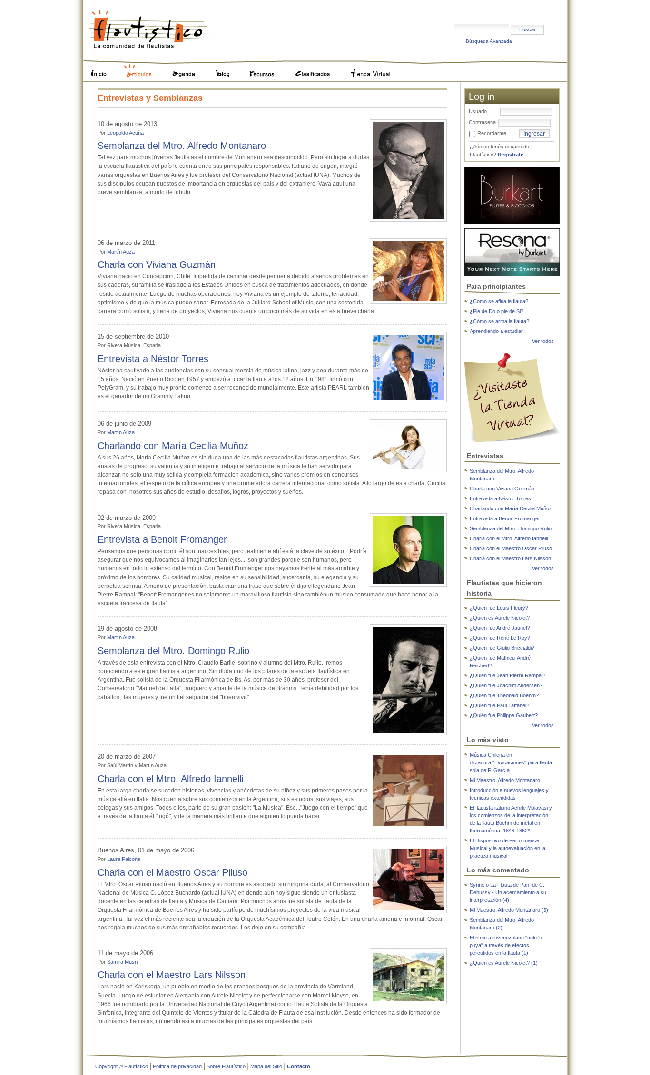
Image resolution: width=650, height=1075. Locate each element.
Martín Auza (121, 251)
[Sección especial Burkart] (512, 195)
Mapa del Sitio (266, 1066)
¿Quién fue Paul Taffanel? (499, 705)
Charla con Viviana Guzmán (157, 264)
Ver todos (543, 341)
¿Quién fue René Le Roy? (500, 638)
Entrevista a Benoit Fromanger (162, 539)
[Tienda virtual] (512, 397)
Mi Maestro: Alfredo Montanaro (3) (509, 910)
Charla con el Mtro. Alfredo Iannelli (170, 778)
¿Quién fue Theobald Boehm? (504, 695)
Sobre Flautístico (226, 1066)
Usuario (478, 111)
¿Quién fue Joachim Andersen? (506, 685)
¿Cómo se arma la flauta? (499, 321)
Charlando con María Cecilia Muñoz (173, 445)
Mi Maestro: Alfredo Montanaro (505, 780)
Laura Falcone (123, 859)
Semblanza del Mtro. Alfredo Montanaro (182, 145)
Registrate (510, 154)
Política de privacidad (177, 1066)
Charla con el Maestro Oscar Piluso (172, 872)
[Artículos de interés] (141, 69)
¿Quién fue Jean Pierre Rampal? (507, 675)
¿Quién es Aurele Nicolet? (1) (504, 963)
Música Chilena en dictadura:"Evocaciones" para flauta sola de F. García (511, 762)
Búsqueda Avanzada (489, 41)
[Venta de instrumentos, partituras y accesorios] (370, 68)
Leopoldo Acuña (125, 133)
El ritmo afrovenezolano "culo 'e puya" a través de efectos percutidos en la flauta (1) (506, 945)
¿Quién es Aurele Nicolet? (500, 618)
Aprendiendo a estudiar (496, 331)
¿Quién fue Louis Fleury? (499, 608)
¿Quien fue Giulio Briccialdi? (502, 648)
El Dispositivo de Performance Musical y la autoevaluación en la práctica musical (507, 848)
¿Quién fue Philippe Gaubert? (504, 715)
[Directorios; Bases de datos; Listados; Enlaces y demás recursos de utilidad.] (264, 68)
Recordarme (491, 133)
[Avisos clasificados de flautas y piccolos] (314, 68)
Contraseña (482, 122)
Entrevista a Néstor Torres (153, 358)
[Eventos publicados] (185, 68)
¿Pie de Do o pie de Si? (496, 311)
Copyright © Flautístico (121, 1066)
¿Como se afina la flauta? (499, 301)
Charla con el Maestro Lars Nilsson (172, 974)
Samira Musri (122, 962)
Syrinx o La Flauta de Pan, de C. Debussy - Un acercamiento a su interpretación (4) (508, 892)
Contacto (298, 1066)
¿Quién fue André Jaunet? (500, 628)
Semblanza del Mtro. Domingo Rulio (173, 650)
